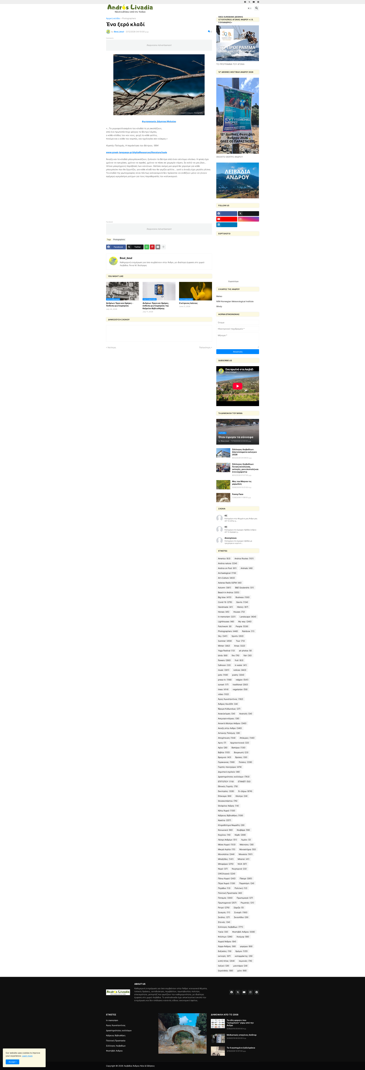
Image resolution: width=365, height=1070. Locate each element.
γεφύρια (246, 946)
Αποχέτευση (227, 738)
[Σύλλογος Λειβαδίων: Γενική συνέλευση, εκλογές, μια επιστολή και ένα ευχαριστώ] (223, 467)
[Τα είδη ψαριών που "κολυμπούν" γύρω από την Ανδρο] (218, 1023)
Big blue (224, 597)
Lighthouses (226, 621)
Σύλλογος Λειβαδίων (230, 927)
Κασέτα (224, 820)
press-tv (225, 679)
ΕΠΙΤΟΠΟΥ (226, 781)
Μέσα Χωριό (227, 844)
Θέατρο (242, 796)
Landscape (248, 616)
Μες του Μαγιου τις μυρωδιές (242, 482)
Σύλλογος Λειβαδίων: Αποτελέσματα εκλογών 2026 (244, 452)
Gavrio (242, 602)
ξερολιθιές (225, 970)
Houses (239, 612)
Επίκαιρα (224, 796)
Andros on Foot (227, 568)
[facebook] (245, 2)
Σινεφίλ (240, 912)
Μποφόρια (226, 864)
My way (245, 621)
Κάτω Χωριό (226, 810)
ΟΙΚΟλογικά (226, 873)
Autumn (224, 587)
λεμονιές (245, 961)
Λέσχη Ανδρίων (227, 839)
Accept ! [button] (12, 1062)
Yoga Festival (226, 650)
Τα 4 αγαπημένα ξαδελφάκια (241, 1047)
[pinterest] (258, 2)
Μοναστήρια (247, 849)
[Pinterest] (152, 247)
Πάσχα (246, 878)
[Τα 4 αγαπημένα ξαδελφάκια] (218, 1051)
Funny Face (237, 494)
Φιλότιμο (225, 936)
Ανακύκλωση (226, 713)
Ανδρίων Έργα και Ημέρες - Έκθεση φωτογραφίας (119, 304)
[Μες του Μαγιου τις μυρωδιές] (223, 484)
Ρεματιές (247, 902)
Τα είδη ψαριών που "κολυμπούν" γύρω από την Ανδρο (240, 1023)
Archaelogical (227, 573)
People (242, 626)
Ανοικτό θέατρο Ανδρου (232, 723)
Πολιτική (241, 888)
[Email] (157, 247)
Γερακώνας (226, 762)
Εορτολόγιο (233, 281)
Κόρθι (240, 835)
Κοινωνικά (225, 830)
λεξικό (223, 965)
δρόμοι (242, 951)
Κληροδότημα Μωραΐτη (231, 825)
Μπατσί (243, 859)
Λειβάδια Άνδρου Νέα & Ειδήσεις (139, 1066)
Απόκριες (247, 738)
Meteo (219, 296)
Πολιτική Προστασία (230, 893)
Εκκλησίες (226, 791)
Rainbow (248, 631)
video (223, 694)
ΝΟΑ (242, 864)
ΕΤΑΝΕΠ (244, 781)
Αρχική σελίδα (113, 18)
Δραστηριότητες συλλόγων (234, 776)
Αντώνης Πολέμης (229, 733)
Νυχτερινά (239, 869)
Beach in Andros (228, 592)
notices (239, 670)
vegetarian (240, 689)
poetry (238, 675)
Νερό (223, 869)
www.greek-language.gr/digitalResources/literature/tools (136, 152)
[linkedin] (226, 224)
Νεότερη (112, 347)
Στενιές (224, 922)
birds (223, 655)
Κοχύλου (224, 835)
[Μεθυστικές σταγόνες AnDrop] (218, 1038)
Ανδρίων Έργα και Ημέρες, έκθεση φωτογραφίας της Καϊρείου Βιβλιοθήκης (156, 305)
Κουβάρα (243, 830)
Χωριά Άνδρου (227, 941)
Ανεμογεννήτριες (228, 718)
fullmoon (224, 665)
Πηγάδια (224, 888)
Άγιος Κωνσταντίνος (230, 699)
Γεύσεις (245, 762)
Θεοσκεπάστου (227, 801)
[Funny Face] (223, 497)
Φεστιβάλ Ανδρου (243, 932)
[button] (249, 8)
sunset (223, 684)
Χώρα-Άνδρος (227, 946)
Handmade (225, 607)
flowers (224, 660)
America (224, 558)
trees (223, 689)
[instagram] (248, 219)
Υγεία (223, 932)
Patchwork (225, 626)
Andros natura (227, 563)
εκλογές (224, 956)
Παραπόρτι (246, 883)
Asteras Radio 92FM (230, 582)
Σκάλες (224, 917)
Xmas (239, 646)
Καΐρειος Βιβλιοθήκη (230, 815)
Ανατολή (245, 713)
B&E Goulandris (244, 587)
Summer (225, 641)
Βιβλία (224, 752)
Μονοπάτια (226, 854)
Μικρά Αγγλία (226, 849)
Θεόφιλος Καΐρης (228, 805)
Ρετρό (224, 907)
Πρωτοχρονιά (227, 902)
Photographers (129, 18)
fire (235, 655)
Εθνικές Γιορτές (228, 786)
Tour (240, 641)
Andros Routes (244, 558)
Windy (219, 306)
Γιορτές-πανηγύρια (230, 767)
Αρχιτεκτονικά (239, 742)
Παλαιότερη (204, 347)
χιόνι (242, 970)
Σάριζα (239, 907)
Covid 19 (225, 602)
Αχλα (222, 747)
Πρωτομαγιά (245, 898)
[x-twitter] (249, 2)
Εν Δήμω (245, 791)
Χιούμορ (243, 936)
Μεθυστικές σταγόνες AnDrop (241, 1035)
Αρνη (222, 742)
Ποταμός (225, 898)
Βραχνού (224, 757)
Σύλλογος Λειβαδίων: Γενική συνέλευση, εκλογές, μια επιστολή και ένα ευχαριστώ (245, 468)
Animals (247, 568)
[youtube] (254, 2)
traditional (240, 684)
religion (242, 679)
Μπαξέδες (226, 859)
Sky (222, 636)
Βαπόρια (238, 747)
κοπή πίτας (226, 961)
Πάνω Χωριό (227, 878)
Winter (224, 646)
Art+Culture (226, 578)
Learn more (27, 1056)
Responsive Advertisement (159, 45)
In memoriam (227, 616)
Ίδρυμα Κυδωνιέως (229, 709)
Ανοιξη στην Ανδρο (230, 728)
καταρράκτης (244, 956)
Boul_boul (126, 258)
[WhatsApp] (146, 247)
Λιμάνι (246, 839)
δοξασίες (224, 951)
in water (241, 665)
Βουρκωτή (241, 752)
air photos (245, 650)
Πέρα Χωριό (226, 883)
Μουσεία (246, 854)
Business (243, 597)
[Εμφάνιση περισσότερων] (163, 247)
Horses (223, 612)
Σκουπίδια (241, 917)
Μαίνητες (247, 844)
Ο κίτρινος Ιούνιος (188, 303)
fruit (239, 660)
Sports (238, 636)
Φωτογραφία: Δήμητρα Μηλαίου (159, 121)
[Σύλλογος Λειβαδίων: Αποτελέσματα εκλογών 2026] (223, 452)
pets (223, 675)
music (223, 670)
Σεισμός (224, 912)
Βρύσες (241, 757)
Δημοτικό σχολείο (229, 772)
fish (248, 655)
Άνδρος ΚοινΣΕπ (228, 704)
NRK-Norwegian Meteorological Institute (235, 301)
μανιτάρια (240, 965)
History (242, 607)
